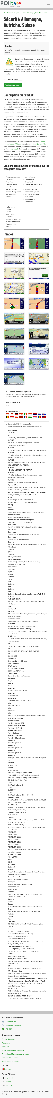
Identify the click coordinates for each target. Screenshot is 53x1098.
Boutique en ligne (13, 13)
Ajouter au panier (14, 85)
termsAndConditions (10, 1058)
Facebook (9, 1078)
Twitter (8, 1082)
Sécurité (14, 149)
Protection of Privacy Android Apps (15, 1054)
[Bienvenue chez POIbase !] (4, 13)
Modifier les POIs (39, 144)
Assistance (6, 1043)
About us (5, 1047)
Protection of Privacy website (13, 1050)
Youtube (9, 1085)
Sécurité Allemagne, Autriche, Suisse (33, 13)
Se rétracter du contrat (10, 1062)
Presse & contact (8, 1039)
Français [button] (7, 1069)
